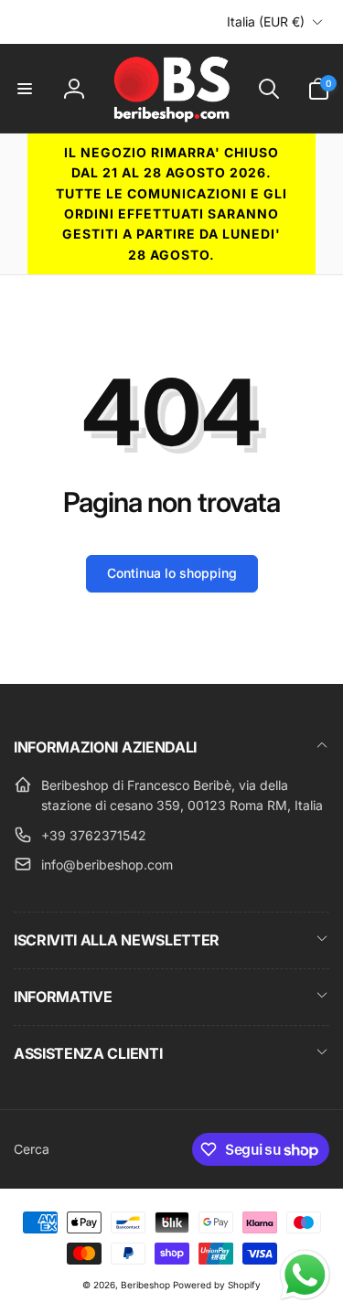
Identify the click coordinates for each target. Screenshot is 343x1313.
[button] (25, 89)
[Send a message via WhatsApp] (305, 1275)
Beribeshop (145, 1284)
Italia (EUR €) (266, 21)
